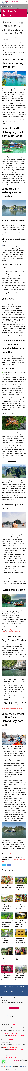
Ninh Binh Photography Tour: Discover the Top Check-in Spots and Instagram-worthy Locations (6, 943)
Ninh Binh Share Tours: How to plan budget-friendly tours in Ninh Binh (20, 888)
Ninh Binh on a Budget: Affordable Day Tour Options (6, 975)
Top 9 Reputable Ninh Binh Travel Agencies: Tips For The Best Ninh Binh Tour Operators (7, 906)
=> (9, 1040)
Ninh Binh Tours (6, 989)
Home (5, 986)
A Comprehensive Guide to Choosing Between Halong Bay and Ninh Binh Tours (20, 941)
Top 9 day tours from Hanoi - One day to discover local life (20, 975)
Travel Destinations (17, 989)
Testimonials (6, 991)
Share (10, 865)
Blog (24, 989)
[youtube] (26, 1066)
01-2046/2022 (16, 1061)
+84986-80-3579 (14, 3)
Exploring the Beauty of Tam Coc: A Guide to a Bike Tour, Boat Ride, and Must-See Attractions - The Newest (21, 925)
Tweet (5, 865)
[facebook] (23, 1066)
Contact (14, 994)
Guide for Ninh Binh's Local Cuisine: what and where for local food (6, 888)
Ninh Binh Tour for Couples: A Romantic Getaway (6, 958)
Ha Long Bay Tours (19, 986)
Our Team (23, 991)
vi (26, 1)
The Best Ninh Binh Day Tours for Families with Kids (20, 958)
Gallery (17, 991)
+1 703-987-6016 (15, 1)
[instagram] (21, 1066)
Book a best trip (14, 1008)
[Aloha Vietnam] (4, 2)
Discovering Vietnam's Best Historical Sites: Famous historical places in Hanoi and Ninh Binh (7, 924)
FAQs (12, 991)
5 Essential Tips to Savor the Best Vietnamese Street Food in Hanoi (20, 905)
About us (10, 986)
